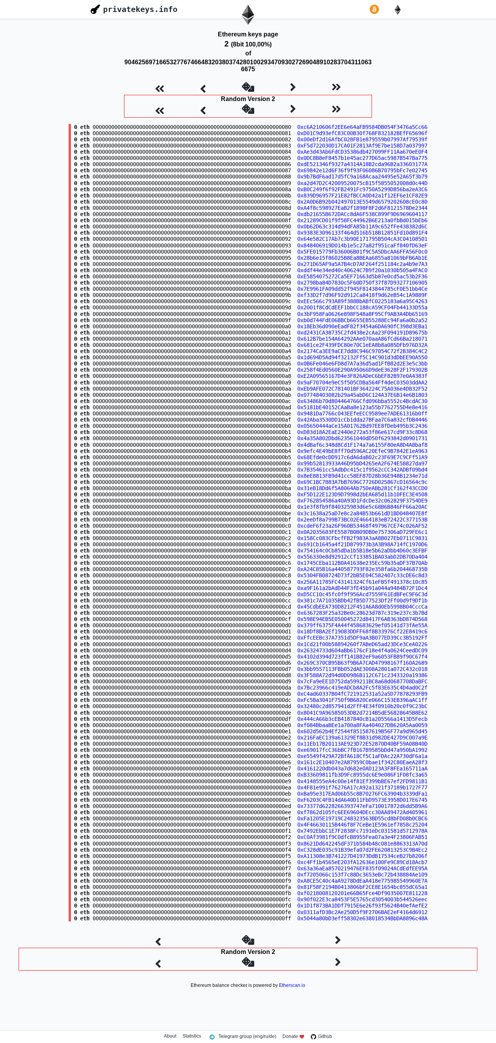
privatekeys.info (140, 9)
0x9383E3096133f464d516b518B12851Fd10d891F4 (362, 233)
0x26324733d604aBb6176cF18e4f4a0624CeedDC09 (362, 650)
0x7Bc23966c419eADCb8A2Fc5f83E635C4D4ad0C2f (362, 687)
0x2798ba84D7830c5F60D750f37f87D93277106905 (362, 283)
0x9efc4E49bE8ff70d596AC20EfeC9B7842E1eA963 (362, 451)
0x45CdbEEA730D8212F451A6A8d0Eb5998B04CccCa (362, 607)
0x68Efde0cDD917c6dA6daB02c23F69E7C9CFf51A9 (362, 457)
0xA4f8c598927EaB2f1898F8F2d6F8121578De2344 (362, 208)
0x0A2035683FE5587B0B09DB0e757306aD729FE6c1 (362, 532)
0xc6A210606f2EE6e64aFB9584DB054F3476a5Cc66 (362, 127)
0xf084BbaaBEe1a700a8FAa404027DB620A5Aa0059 (362, 725)
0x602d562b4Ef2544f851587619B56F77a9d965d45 (362, 731)
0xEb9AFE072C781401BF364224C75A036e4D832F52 (362, 389)
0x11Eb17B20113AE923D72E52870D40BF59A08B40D (362, 744)
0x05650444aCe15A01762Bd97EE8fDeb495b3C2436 (362, 426)
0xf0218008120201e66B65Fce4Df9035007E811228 (362, 893)
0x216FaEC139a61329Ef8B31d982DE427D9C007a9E (362, 737)
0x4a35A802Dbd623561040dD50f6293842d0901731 (362, 438)
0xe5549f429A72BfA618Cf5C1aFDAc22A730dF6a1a (362, 756)
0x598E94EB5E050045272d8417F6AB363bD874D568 (362, 619)
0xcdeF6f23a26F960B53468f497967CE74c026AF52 (362, 526)
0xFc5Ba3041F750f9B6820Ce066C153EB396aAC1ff (362, 700)
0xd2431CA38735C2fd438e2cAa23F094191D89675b (362, 332)
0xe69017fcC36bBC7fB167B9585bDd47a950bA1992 (362, 750)
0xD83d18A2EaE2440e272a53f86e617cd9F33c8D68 (362, 432)
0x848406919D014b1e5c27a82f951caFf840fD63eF (362, 245)
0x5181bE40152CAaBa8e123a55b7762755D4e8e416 (362, 407)
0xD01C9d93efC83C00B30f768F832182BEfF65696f (362, 133)
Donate (290, 1036)
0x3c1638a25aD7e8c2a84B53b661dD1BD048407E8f (362, 513)
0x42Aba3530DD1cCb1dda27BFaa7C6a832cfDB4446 (362, 420)
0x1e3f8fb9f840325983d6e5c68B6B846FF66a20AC (362, 507)
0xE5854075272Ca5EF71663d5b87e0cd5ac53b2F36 (362, 276)
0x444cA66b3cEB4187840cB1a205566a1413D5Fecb (362, 719)
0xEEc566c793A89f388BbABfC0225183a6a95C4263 (362, 301)
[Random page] (248, 88)
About (170, 1036)
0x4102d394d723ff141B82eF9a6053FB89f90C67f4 (362, 657)
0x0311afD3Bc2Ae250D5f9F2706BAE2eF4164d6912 (362, 912)
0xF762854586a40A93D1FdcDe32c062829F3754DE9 (362, 500)
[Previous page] (203, 88)
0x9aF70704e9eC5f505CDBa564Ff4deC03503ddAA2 (362, 382)
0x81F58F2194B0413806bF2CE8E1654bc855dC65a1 (362, 887)
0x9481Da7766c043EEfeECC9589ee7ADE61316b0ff (362, 413)
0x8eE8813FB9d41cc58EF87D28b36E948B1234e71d (362, 476)
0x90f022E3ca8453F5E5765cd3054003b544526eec (362, 899)
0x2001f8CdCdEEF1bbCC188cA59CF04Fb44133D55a (362, 307)
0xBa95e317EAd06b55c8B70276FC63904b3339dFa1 (362, 794)
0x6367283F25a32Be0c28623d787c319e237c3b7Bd (362, 613)
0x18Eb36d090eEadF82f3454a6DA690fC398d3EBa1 (362, 326)
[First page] (159, 88)
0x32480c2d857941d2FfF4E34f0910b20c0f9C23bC (362, 706)
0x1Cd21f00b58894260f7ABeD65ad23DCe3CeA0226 (362, 644)
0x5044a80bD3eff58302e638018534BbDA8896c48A (362, 918)
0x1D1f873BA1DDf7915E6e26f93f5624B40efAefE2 (362, 905)
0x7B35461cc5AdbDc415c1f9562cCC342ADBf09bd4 (362, 470)
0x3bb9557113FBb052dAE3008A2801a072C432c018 (362, 669)
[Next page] (293, 88)
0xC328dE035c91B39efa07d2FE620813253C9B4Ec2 (362, 850)
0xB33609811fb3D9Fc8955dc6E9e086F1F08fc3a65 (362, 775)
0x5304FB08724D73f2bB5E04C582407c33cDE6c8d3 (362, 575)
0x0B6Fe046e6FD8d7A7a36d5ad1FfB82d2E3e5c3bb (362, 363)
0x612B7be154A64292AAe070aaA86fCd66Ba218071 (362, 339)
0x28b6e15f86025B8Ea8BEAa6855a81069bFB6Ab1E (362, 258)
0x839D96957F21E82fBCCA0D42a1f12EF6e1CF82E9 (362, 195)
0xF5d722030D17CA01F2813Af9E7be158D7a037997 (362, 145)
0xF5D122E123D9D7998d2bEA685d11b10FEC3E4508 (362, 494)
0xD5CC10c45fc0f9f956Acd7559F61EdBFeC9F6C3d (362, 594)
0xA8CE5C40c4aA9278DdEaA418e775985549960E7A (362, 881)
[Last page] (336, 88)
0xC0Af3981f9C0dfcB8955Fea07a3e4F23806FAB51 (362, 837)
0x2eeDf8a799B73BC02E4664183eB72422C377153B (362, 519)
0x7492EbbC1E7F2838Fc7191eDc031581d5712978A (362, 831)
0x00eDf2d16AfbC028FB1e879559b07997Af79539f (362, 139)
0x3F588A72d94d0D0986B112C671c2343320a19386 (362, 675)
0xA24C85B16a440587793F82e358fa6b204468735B (362, 569)
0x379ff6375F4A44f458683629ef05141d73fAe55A (362, 625)
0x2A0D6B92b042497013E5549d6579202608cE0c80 (362, 202)
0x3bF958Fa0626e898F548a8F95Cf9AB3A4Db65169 (362, 314)
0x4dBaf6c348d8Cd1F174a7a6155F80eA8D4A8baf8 (362, 445)
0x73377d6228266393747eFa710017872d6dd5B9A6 (362, 806)
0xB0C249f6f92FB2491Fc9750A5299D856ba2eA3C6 (362, 189)
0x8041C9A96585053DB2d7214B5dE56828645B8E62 (362, 713)
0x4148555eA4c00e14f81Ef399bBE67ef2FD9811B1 (362, 781)
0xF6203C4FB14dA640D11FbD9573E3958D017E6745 (362, 800)
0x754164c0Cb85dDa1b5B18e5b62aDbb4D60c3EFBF (362, 550)
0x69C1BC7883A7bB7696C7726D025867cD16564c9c (362, 482)
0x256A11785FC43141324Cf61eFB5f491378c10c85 (362, 582)
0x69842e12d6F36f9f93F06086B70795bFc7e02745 (362, 170)
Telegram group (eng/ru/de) (247, 1036)
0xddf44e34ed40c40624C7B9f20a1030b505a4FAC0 (362, 270)
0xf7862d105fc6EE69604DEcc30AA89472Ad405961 (362, 812)
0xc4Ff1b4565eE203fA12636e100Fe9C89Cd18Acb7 (362, 862)
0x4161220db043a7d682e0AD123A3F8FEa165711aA (362, 768)
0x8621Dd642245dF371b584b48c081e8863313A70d (362, 844)
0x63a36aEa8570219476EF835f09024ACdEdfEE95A (362, 868)
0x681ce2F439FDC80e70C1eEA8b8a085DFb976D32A (362, 345)
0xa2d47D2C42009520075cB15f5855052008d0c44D (362, 183)
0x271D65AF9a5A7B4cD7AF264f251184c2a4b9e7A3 (362, 264)
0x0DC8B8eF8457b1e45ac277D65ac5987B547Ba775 (362, 158)
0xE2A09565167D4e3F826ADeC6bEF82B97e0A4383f (362, 376)
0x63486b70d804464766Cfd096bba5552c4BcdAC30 (362, 401)
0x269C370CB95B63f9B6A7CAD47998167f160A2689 (362, 663)
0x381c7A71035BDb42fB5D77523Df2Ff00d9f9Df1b (362, 600)
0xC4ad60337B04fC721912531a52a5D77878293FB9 (362, 694)
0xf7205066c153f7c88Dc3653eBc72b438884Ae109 (362, 874)
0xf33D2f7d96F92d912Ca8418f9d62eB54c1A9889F (362, 295)
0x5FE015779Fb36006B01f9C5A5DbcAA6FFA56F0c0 (362, 252)
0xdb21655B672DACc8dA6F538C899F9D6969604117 (362, 214)
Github (325, 1036)
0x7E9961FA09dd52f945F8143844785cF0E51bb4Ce (362, 289)
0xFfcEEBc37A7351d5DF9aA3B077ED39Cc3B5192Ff (362, 638)
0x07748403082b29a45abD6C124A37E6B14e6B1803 (362, 395)
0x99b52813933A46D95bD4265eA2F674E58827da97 (362, 463)
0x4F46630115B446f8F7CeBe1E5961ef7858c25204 (362, 825)
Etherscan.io (292, 985)
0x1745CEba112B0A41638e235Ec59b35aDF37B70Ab (362, 563)
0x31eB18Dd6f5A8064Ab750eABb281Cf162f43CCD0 (362, 488)
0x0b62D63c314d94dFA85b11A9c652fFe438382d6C (362, 226)
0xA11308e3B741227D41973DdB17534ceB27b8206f (362, 856)
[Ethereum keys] (399, 9)
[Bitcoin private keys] (376, 9)
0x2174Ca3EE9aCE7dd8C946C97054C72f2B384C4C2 (362, 351)
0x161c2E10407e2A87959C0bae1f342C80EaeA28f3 (362, 762)
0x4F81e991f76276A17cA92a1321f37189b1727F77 (362, 787)
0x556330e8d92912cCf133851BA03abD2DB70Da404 (362, 557)
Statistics (192, 1036)
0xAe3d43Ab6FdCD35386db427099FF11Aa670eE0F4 (362, 152)
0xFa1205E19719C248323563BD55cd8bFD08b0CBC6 (362, 818)
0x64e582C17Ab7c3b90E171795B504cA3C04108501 (362, 239)
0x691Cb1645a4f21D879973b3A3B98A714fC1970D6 (362, 544)
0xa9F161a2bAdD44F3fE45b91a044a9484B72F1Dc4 (362, 588)
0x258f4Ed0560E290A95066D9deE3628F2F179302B (362, 370)
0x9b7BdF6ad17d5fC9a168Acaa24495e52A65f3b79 (362, 176)
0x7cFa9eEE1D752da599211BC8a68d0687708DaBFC (362, 681)
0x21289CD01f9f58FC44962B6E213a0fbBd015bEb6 (362, 220)
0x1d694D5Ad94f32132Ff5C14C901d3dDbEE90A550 (362, 357)
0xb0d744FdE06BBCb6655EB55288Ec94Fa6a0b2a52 (362, 320)
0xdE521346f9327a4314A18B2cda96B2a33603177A (362, 164)
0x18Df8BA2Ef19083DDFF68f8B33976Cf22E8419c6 (362, 631)
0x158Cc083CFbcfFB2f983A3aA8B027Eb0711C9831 (362, 538)
